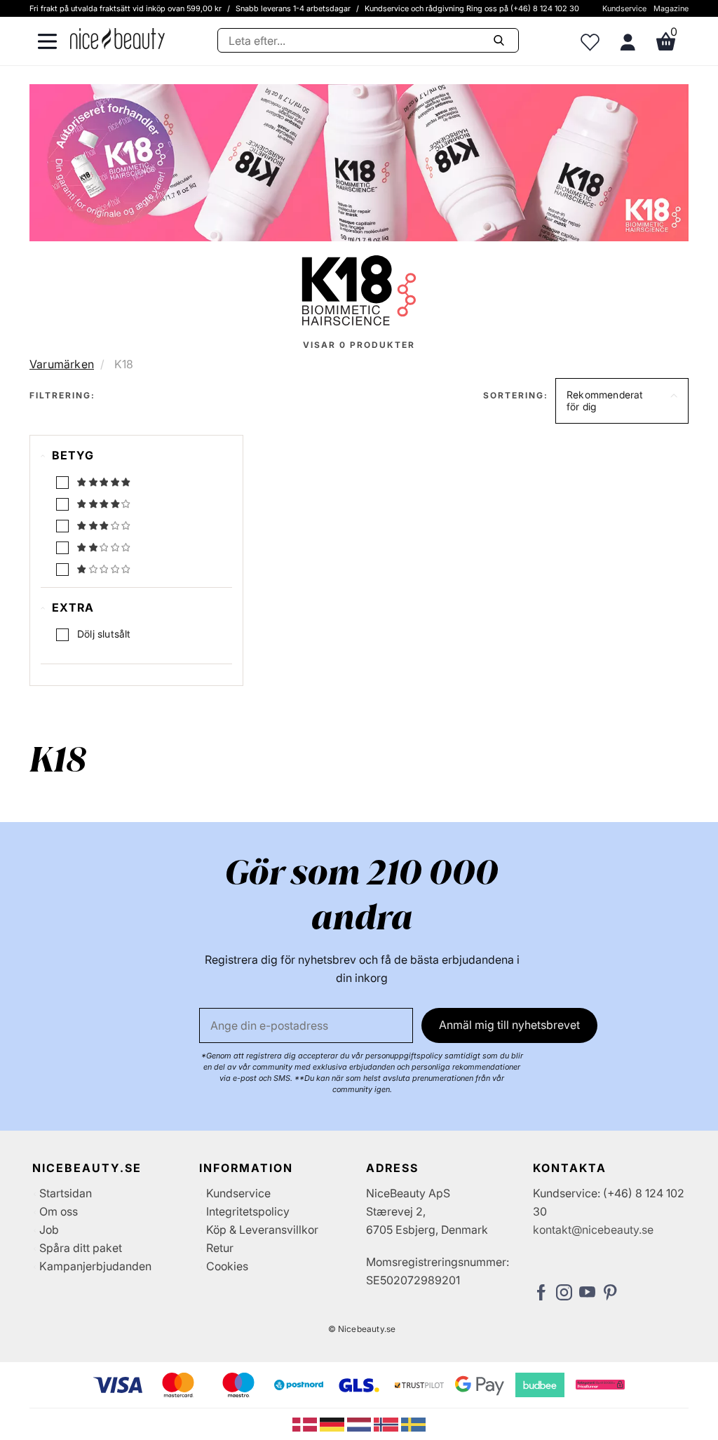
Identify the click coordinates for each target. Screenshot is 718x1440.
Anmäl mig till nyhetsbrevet (509, 1025)
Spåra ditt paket (80, 1248)
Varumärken (61, 364)
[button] (622, 401)
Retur (219, 1248)
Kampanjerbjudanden (95, 1266)
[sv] (413, 1423)
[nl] (360, 1423)
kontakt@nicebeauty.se (593, 1230)
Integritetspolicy (248, 1211)
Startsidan (65, 1193)
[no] (387, 1423)
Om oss (58, 1211)
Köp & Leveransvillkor (262, 1230)
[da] (306, 1423)
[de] (333, 1423)
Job (49, 1230)
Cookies (227, 1266)
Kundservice (624, 8)
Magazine (671, 8)
